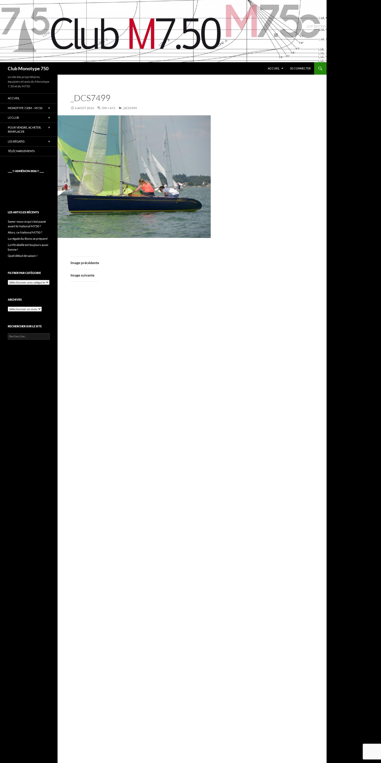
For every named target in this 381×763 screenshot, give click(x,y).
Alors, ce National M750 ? (25, 232)
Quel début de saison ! (23, 256)
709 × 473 (108, 108)
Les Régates (16, 141)
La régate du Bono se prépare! (28, 239)
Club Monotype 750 (28, 68)
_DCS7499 (129, 108)
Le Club (13, 117)
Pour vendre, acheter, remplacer (24, 129)
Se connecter (300, 68)
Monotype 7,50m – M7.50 (25, 108)
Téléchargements (21, 151)
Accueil (274, 68)
